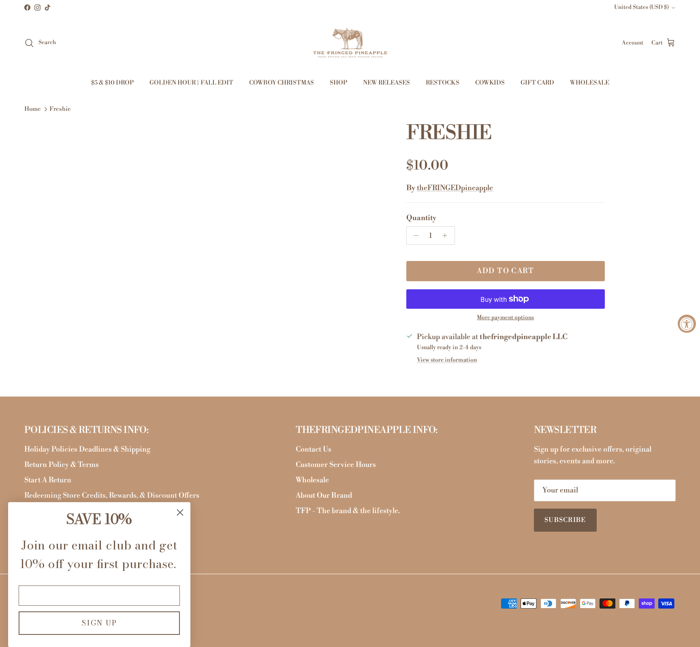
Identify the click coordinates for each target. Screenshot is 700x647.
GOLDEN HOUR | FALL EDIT (191, 83)
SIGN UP (99, 622)
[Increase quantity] (447, 235)
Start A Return (47, 480)
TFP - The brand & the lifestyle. (348, 510)
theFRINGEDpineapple (455, 188)
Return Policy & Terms (61, 464)
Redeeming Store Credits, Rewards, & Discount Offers (111, 495)
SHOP (338, 83)
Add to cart (505, 271)
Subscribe (565, 520)
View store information (447, 360)
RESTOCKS (442, 83)
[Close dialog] (180, 512)
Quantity (421, 218)
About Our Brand (324, 495)
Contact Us (313, 449)
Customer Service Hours (336, 464)
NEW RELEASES (386, 83)
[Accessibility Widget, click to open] (687, 323)
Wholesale (312, 480)
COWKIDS (490, 83)
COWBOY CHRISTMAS (281, 83)
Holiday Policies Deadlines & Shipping (87, 449)
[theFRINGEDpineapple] (350, 43)
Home (32, 109)
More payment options (505, 317)
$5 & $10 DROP (112, 83)
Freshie (60, 109)
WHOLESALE (589, 83)
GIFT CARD (537, 83)
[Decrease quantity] (414, 235)
